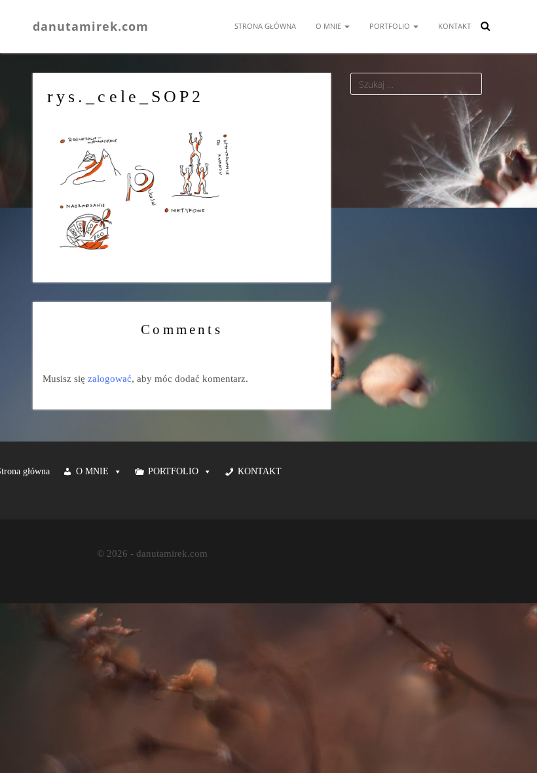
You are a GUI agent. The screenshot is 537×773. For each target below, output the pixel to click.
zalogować (110, 378)
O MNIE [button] (92, 471)
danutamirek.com (91, 25)
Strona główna (265, 26)
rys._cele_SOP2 (125, 96)
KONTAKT (454, 26)
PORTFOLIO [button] (173, 471)
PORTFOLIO (390, 26)
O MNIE (329, 26)
